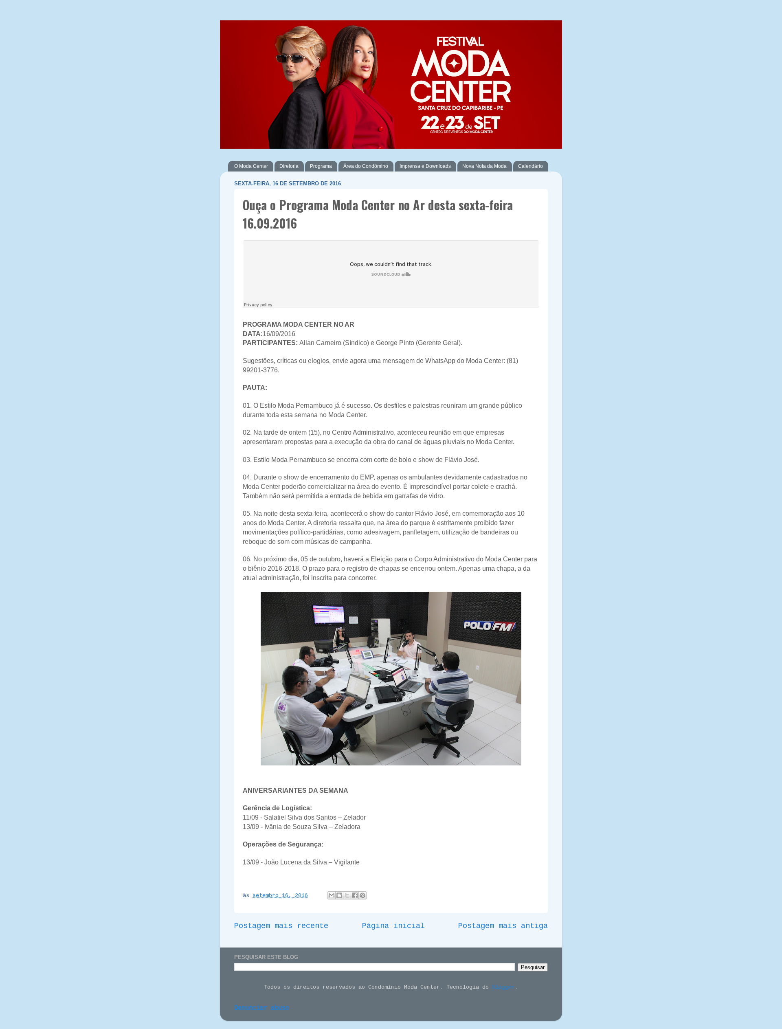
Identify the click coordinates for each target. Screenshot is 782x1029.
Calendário (530, 166)
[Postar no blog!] (339, 895)
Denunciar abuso (261, 1008)
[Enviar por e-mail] (331, 895)
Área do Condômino (365, 166)
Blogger (503, 987)
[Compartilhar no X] (347, 895)
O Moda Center (251, 166)
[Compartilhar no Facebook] (355, 895)
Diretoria (289, 166)
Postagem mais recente (281, 925)
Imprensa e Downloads (425, 166)
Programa (321, 166)
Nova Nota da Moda (484, 166)
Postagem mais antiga (503, 925)
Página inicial (393, 925)
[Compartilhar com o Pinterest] (362, 895)
